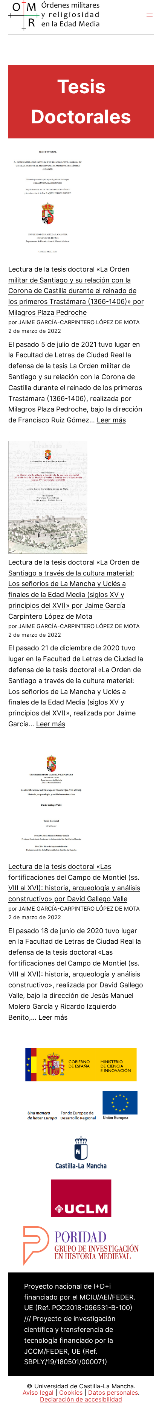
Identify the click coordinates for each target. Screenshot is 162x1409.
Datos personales (113, 1392)
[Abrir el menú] (149, 15)
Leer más (111, 420)
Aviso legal (38, 1392)
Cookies (71, 1392)
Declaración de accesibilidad (81, 1399)
